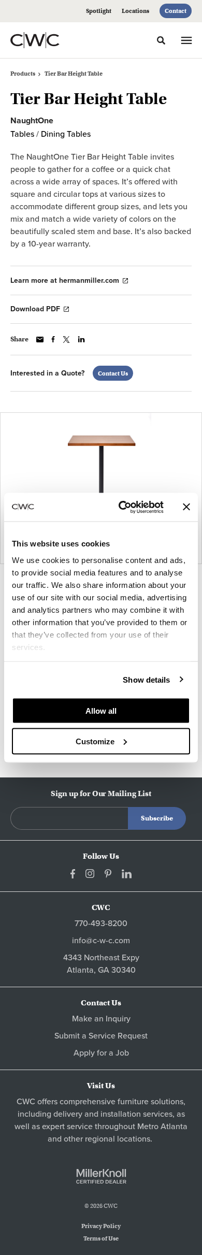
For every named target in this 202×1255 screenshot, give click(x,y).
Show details (146, 679)
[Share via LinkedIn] (81, 339)
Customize (95, 741)
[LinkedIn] (127, 873)
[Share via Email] (40, 339)
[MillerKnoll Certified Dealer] (101, 1176)
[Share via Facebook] (53, 339)
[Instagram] (89, 873)
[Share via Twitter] (66, 339)
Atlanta (174, 1126)
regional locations (117, 1139)
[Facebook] (72, 873)
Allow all (101, 710)
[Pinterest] (108, 873)
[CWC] (48, 40)
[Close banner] (186, 507)
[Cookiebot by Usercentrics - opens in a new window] (122, 507)
